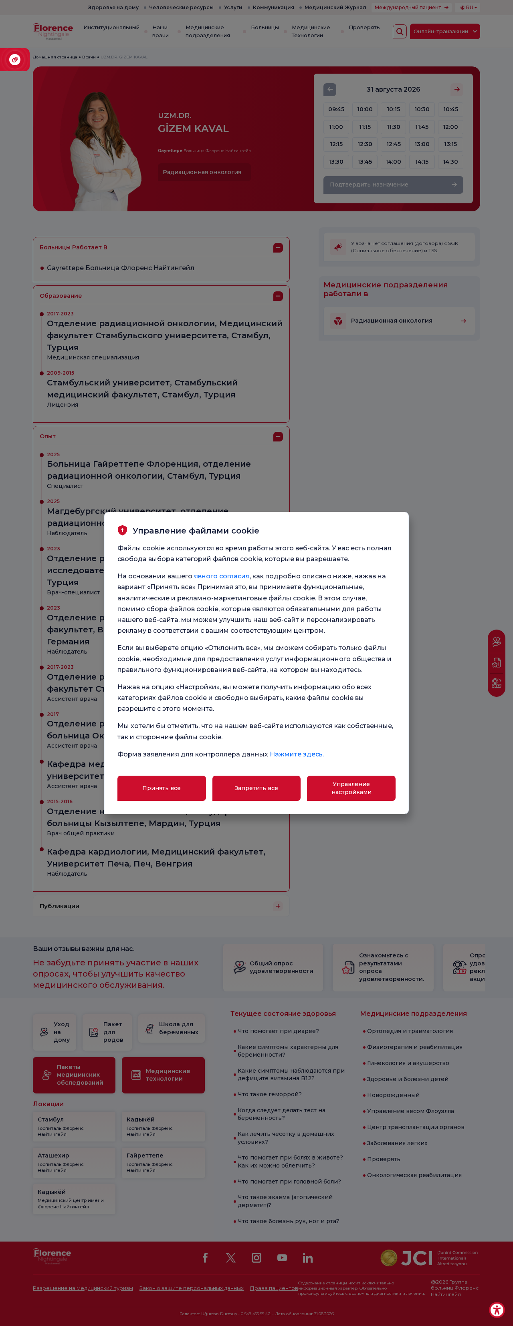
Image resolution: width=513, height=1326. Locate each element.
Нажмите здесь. (297, 754)
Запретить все (256, 788)
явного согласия (222, 576)
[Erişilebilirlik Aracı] (497, 1310)
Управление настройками (351, 788)
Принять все (161, 788)
